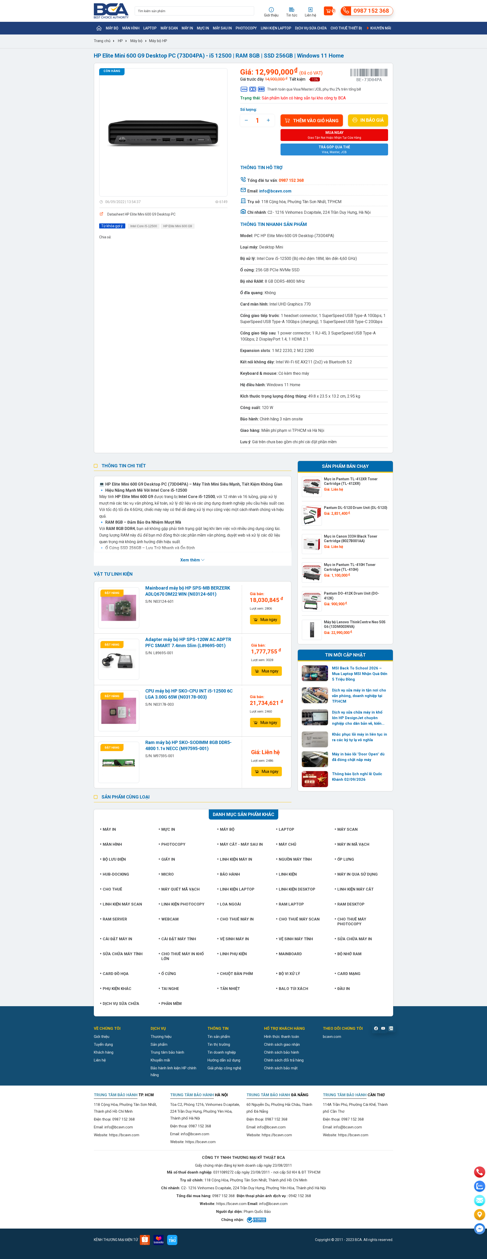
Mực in (203, 28)
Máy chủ (287, 844)
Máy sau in (222, 28)
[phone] (479, 1172)
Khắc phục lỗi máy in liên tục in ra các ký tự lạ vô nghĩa (359, 737)
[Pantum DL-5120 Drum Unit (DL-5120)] (312, 515)
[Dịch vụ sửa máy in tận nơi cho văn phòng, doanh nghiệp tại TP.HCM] (315, 695)
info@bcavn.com (275, 191)
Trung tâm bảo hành (167, 1052)
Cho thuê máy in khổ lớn (182, 956)
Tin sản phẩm (218, 1036)
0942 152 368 (300, 1196)
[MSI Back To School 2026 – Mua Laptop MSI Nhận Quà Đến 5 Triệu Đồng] (315, 673)
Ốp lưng (345, 859)
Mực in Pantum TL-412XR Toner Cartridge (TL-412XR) (351, 481)
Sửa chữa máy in (354, 939)
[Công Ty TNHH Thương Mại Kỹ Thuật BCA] (111, 11)
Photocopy (246, 28)
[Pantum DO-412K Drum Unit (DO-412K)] (312, 601)
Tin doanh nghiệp (221, 1052)
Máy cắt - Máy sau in (241, 844)
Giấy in (168, 859)
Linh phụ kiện (233, 954)
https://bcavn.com (124, 1135)
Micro (167, 874)
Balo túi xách (293, 988)
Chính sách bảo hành (281, 1052)
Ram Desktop (350, 904)
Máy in (187, 28)
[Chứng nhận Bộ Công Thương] (256, 1220)
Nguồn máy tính (295, 859)
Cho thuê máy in (237, 919)
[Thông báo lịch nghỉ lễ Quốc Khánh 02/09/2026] (315, 779)
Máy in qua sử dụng (357, 874)
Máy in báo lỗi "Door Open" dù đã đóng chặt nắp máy (358, 757)
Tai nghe (170, 988)
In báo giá (372, 120)
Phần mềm (171, 1003)
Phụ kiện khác (117, 988)
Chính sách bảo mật (281, 1068)
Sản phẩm (159, 1044)
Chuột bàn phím (236, 973)
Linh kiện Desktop (297, 889)
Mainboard (290, 954)
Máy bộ (112, 28)
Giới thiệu (101, 1036)
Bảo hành (230, 874)
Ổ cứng (168, 973)
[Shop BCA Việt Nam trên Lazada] (158, 1240)
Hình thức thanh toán (281, 1036)
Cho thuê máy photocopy (351, 921)
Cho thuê (112, 889)
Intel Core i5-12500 (143, 226)
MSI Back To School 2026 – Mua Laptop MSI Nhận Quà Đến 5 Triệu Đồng (359, 674)
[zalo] (479, 1186)
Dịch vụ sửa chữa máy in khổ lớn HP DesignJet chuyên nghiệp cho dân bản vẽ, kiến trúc (357, 718)
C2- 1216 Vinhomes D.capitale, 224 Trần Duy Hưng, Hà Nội (319, 212)
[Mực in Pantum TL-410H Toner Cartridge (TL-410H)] (312, 572)
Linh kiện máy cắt (355, 889)
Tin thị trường (218, 1044)
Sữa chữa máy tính (123, 954)
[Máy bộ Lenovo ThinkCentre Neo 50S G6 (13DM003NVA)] (312, 630)
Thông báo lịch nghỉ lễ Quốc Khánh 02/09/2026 (357, 777)
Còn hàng (111, 71)
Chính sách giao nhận (282, 1044)
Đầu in (343, 988)
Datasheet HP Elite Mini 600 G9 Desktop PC (141, 214)
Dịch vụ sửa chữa (311, 28)
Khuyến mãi (380, 28)
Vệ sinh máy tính (296, 939)
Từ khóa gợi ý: (112, 226)
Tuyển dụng (103, 1044)
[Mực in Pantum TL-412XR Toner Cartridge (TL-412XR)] (312, 487)
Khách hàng (103, 1052)
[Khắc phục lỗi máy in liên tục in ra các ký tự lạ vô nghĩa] (315, 739)
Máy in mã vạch (353, 844)
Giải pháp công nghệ (224, 1068)
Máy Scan (169, 28)
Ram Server (115, 919)
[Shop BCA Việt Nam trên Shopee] (145, 1240)
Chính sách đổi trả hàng (284, 1060)
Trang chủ (102, 41)
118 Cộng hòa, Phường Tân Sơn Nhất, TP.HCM (301, 201)
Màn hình (131, 28)
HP (120, 41)
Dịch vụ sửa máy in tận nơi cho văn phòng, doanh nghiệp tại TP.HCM (359, 696)
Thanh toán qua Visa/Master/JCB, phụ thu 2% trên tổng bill (314, 89)
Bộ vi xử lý (289, 973)
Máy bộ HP (158, 41)
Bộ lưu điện (114, 859)
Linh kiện (288, 874)
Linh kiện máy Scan (122, 904)
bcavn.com (332, 1036)
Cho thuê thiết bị (346, 28)
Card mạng (348, 973)
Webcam (170, 919)
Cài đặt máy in (117, 939)
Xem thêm (190, 560)
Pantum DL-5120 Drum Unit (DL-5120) (355, 508)
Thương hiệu (161, 1036)
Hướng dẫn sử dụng (223, 1060)
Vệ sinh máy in (234, 939)
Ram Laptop (291, 904)
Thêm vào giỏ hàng (316, 120)
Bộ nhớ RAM (349, 954)
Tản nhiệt (230, 988)
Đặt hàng (112, 593)
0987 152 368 (123, 1119)
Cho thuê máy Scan (299, 919)
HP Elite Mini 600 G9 (177, 226)
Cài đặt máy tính (178, 939)
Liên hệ (100, 1060)
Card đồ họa (116, 973)
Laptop (149, 28)
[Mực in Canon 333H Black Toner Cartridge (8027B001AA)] (312, 544)
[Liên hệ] (479, 1214)
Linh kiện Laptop (276, 28)
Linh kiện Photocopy (182, 904)
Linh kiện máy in (236, 859)
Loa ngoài (230, 904)
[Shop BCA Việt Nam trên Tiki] (172, 1240)
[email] (479, 1200)
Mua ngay (268, 619)
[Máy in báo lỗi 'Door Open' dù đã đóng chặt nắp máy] (315, 759)
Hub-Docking (116, 874)
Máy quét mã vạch (180, 889)
